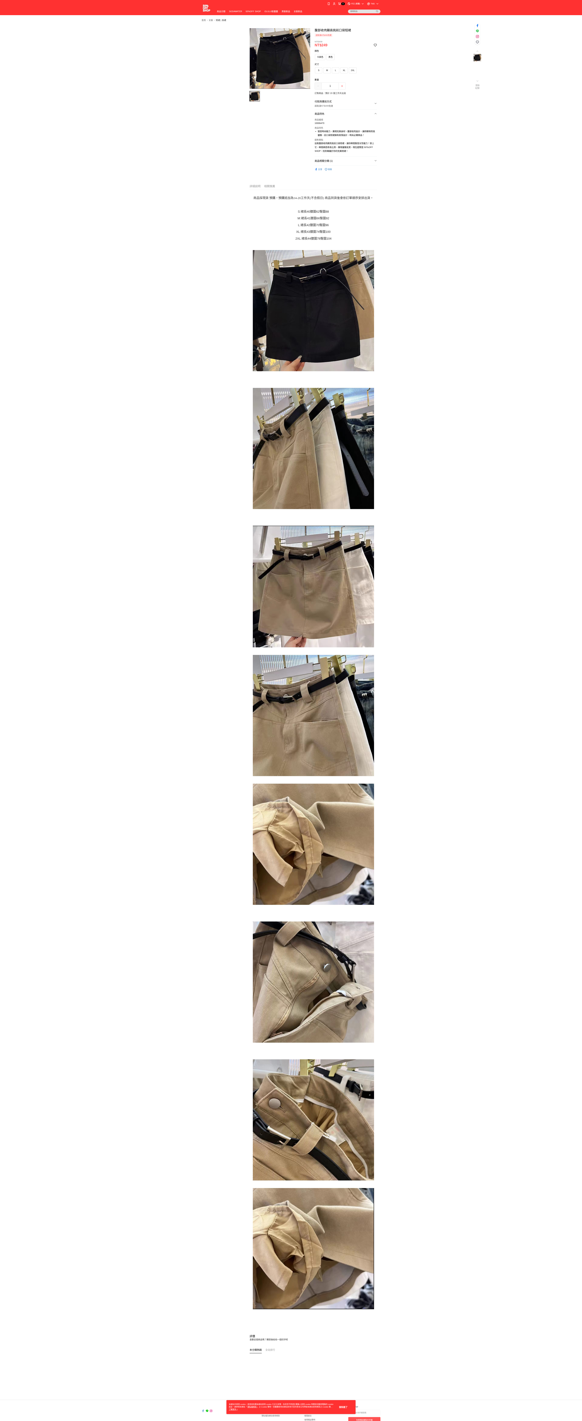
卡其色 (320, 57)
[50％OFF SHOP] (206, 8)
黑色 (330, 57)
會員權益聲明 (309, 1420)
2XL (353, 70)
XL (344, 70)
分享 (320, 169)
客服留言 (308, 1416)
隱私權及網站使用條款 (271, 1416)
